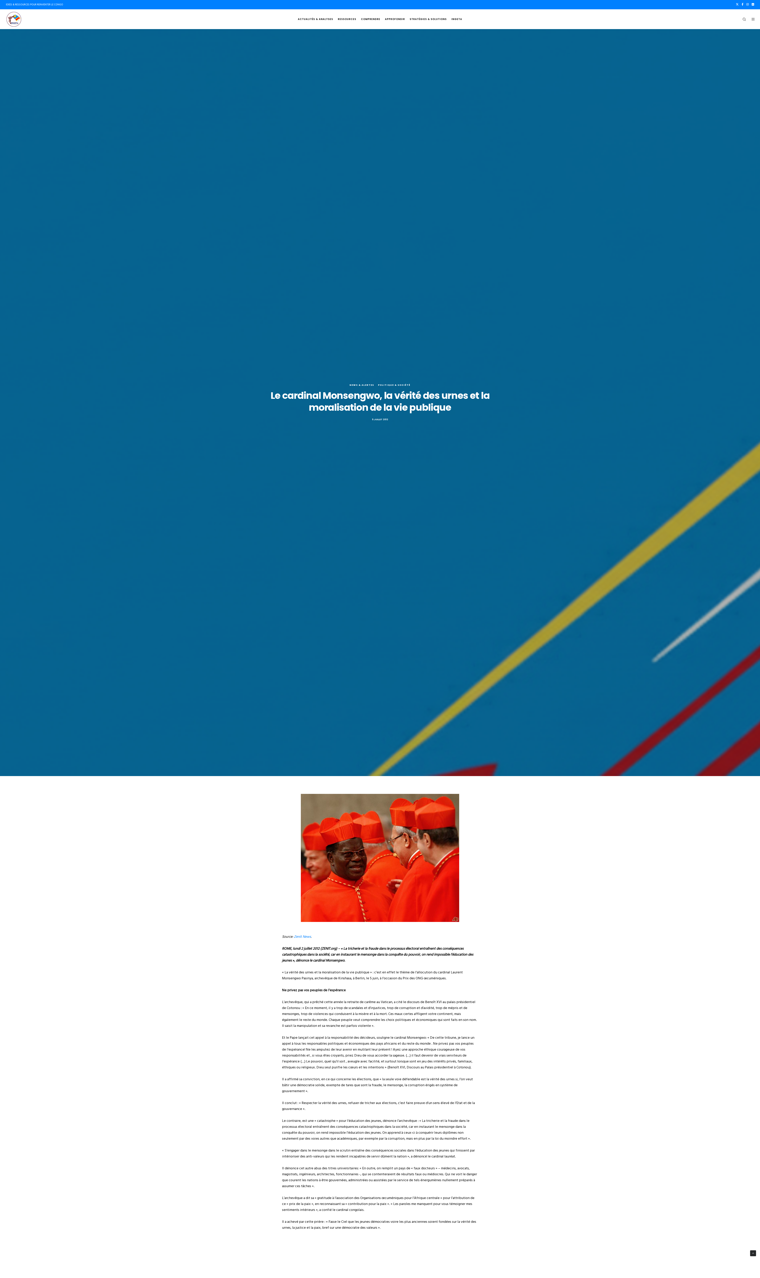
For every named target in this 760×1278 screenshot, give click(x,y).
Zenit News (302, 937)
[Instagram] (747, 4)
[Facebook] (742, 4)
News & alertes (362, 385)
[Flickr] (753, 4)
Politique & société (394, 385)
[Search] (741, 19)
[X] (737, 4)
